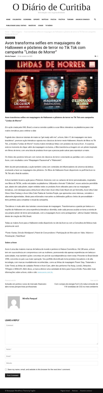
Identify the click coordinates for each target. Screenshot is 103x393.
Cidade (40, 25)
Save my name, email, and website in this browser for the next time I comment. (39, 369)
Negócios (32, 25)
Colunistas (17, 19)
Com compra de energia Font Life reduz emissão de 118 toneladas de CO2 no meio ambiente (76, 285)
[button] (95, 19)
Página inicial (65, 391)
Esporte (36, 19)
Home (8, 19)
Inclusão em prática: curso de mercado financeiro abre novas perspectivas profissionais (25, 285)
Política (62, 19)
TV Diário (49, 25)
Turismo (70, 19)
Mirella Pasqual (10, 56)
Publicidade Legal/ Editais (16, 25)
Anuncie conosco (83, 19)
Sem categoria (17, 32)
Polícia (53, 19)
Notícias (45, 19)
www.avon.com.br (45, 272)
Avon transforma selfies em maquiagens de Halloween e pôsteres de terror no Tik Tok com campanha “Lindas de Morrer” (45, 47)
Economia (27, 19)
